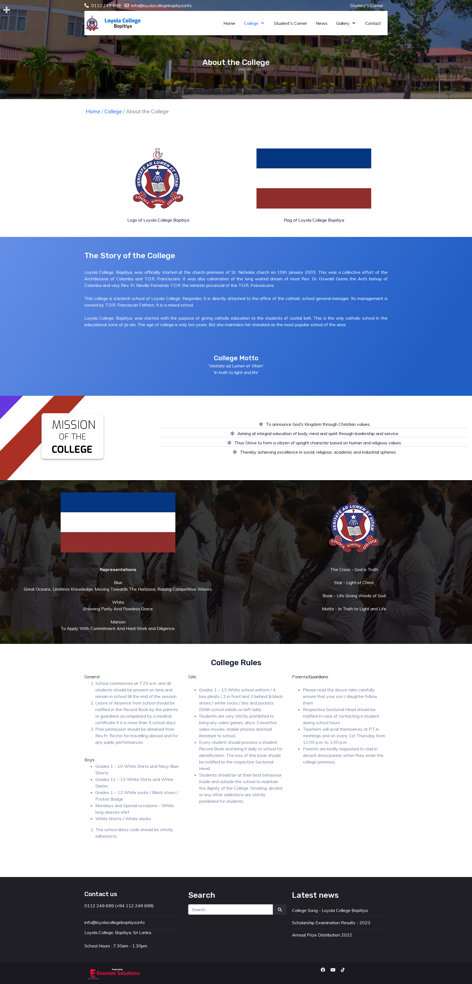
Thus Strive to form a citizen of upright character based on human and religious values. (318, 442)
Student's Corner (366, 5)
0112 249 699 (106, 5)
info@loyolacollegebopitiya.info (161, 5)
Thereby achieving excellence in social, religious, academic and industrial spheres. (318, 452)
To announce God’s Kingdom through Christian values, (318, 424)
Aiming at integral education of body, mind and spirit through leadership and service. (318, 433)
